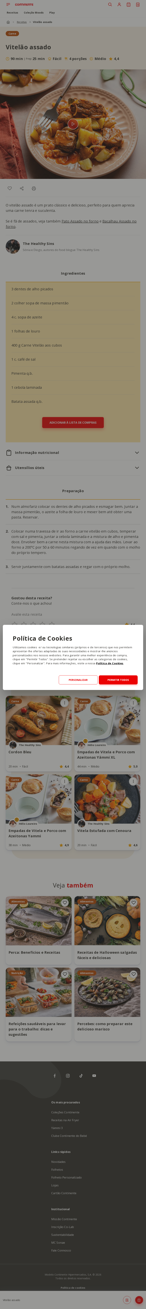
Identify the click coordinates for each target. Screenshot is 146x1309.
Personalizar (78, 680)
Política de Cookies (109, 663)
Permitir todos (118, 680)
